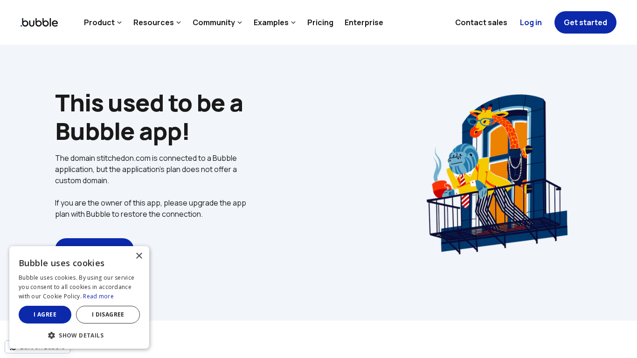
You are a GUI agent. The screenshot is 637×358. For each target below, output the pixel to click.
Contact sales (481, 22)
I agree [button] (45, 314)
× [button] (138, 256)
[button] (79, 334)
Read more (98, 296)
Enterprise (364, 22)
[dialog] (79, 297)
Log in (531, 22)
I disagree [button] (108, 314)
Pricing (320, 22)
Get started (585, 22)
